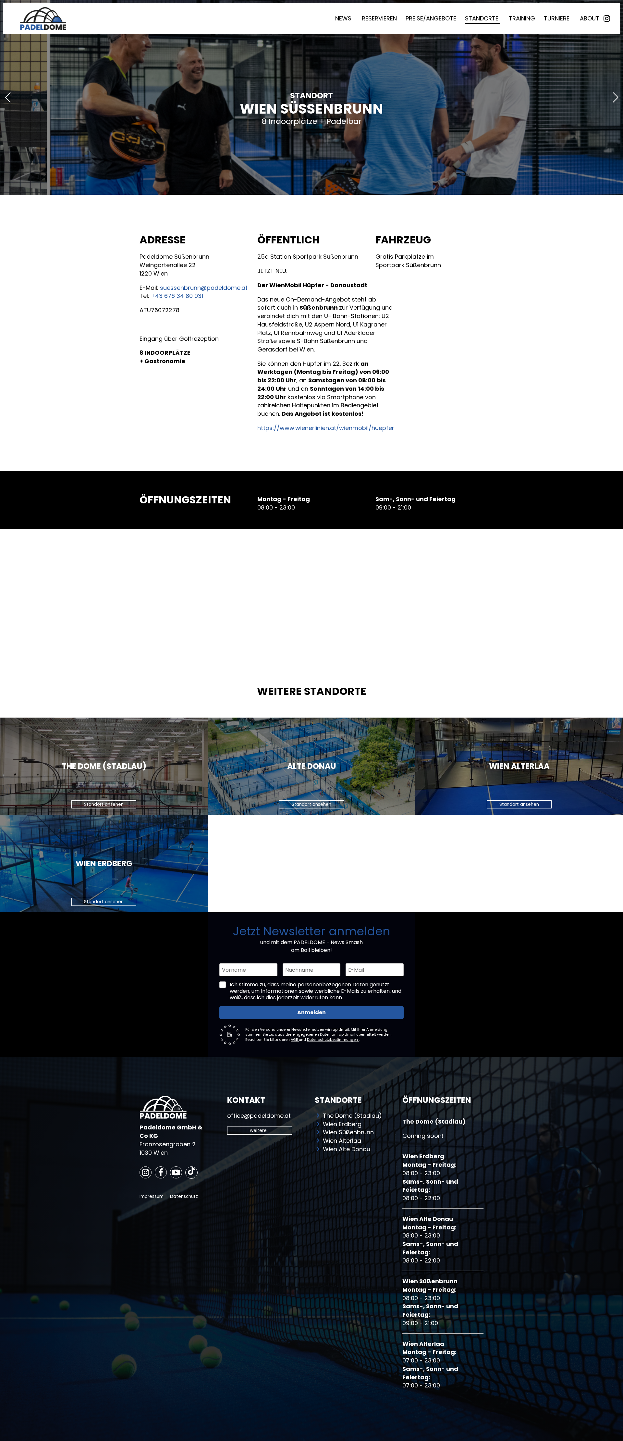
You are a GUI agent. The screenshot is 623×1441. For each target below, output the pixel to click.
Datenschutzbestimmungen (333, 1039)
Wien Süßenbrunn (348, 1132)
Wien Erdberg (342, 1124)
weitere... (260, 1130)
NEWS (344, 18)
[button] (306, 188)
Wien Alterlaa (342, 1141)
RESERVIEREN (379, 18)
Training (522, 18)
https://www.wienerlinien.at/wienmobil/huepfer (325, 428)
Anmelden (311, 1012)
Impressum (152, 1196)
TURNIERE (557, 18)
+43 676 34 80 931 (177, 296)
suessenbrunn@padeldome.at (204, 288)
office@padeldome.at (259, 1116)
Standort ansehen (104, 804)
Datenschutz (184, 1196)
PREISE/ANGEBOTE (431, 18)
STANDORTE (482, 18)
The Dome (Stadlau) (352, 1116)
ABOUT (589, 18)
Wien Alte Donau (346, 1149)
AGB (295, 1039)
